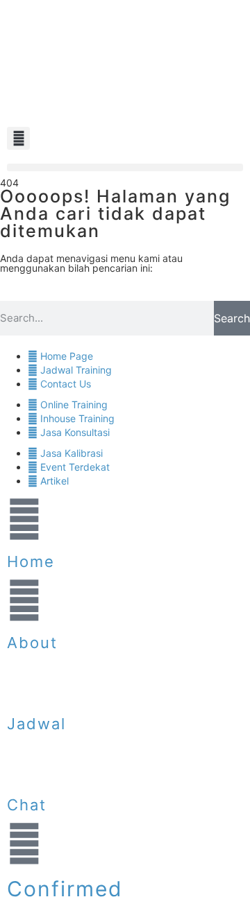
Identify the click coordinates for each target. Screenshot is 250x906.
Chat (27, 805)
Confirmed (65, 888)
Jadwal (36, 724)
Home (31, 561)
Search (232, 318)
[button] (18, 138)
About (32, 643)
